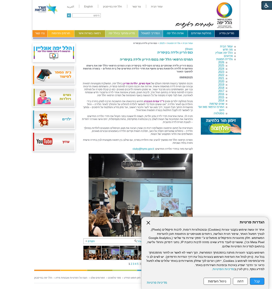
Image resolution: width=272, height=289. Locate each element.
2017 (221, 91)
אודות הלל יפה (175, 33)
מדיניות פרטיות (157, 282)
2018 (221, 87)
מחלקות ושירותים (201, 33)
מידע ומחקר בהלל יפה (122, 33)
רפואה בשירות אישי (90, 33)
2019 (221, 84)
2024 (221, 68)
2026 (221, 62)
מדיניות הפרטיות (223, 269)
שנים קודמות (217, 103)
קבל (257, 281)
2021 (221, 78)
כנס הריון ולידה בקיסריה (175, 52)
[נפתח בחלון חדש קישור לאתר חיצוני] (221, 126)
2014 (221, 100)
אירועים (228, 56)
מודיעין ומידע (226, 33)
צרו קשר (40, 33)
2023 (221, 71)
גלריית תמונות (224, 59)
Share (189, 49)
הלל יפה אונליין (224, 52)
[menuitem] (157, 6)
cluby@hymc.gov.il (143, 148)
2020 (221, 81)
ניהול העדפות (217, 281)
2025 (221, 65)
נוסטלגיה (219, 113)
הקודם (91, 241)
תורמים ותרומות (61, 33)
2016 (221, 94)
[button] (69, 15)
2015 (221, 97)
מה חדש (228, 49)
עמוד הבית (226, 46)
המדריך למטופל (150, 33)
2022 (221, 75)
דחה (240, 281)
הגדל (140, 241)
